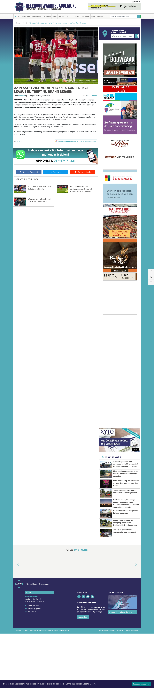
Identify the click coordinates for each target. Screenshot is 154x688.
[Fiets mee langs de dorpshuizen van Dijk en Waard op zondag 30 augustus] (106, 474)
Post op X (57, 172)
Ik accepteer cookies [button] (141, 684)
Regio (54, 16)
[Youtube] (88, 597)
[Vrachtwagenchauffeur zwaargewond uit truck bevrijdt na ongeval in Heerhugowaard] (106, 464)
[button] (15, 564)
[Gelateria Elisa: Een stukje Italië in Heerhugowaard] (106, 513)
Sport (25, 23)
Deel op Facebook (30, 172)
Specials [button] (61, 16)
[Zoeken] (139, 16)
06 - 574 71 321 (64, 160)
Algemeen (26, 16)
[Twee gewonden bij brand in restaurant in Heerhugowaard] (106, 493)
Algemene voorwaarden (107, 631)
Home (17, 23)
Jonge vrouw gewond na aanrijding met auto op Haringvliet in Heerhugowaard (125, 522)
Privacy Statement (131, 631)
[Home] (15, 16)
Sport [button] (69, 16)
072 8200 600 (33, 606)
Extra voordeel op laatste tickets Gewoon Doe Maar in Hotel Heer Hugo (126, 483)
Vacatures (86, 16)
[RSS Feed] (92, 597)
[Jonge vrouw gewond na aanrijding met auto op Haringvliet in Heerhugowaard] (106, 523)
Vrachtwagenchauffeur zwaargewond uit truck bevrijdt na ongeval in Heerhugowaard (125, 464)
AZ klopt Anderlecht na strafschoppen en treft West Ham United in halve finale (81, 189)
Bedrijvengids (36, 16)
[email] (151, 282)
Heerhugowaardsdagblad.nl (51, 6)
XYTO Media (92, 96)
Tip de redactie (84, 172)
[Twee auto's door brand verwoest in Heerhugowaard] (106, 533)
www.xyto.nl (32, 611)
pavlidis (19, 141)
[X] (83, 597)
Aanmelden (83, 617)
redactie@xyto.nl (34, 608)
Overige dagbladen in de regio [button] (120, 612)
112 (19, 16)
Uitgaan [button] (76, 16)
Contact (100, 16)
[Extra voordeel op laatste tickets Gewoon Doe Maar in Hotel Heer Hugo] (106, 483)
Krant (93, 16)
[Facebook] (79, 597)
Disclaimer (120, 631)
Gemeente (47, 16)
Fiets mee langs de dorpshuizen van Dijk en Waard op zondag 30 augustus (125, 473)
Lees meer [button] (94, 684)
